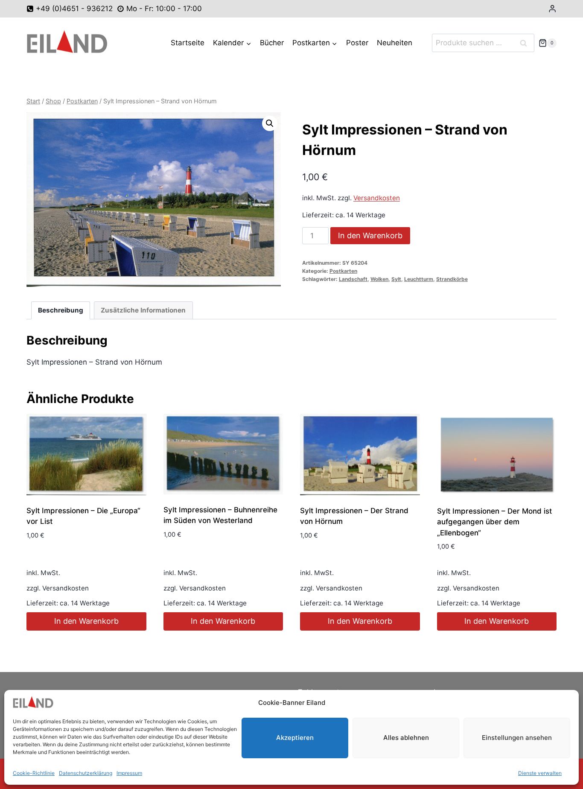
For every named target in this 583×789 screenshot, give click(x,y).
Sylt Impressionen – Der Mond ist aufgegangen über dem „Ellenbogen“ (494, 522)
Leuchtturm (418, 279)
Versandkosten (376, 198)
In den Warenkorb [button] (86, 621)
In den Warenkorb (370, 235)
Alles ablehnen (406, 737)
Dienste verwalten (540, 773)
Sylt (396, 279)
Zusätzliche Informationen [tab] (143, 310)
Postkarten (343, 271)
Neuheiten (394, 42)
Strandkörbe (452, 279)
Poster (357, 42)
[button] (269, 123)
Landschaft (353, 279)
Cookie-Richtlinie (34, 773)
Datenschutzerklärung (85, 773)
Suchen (526, 42)
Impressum (129, 773)
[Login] (552, 9)
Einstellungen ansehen (517, 737)
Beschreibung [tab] (60, 310)
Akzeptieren (295, 737)
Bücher (272, 42)
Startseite (187, 42)
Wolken (379, 279)
